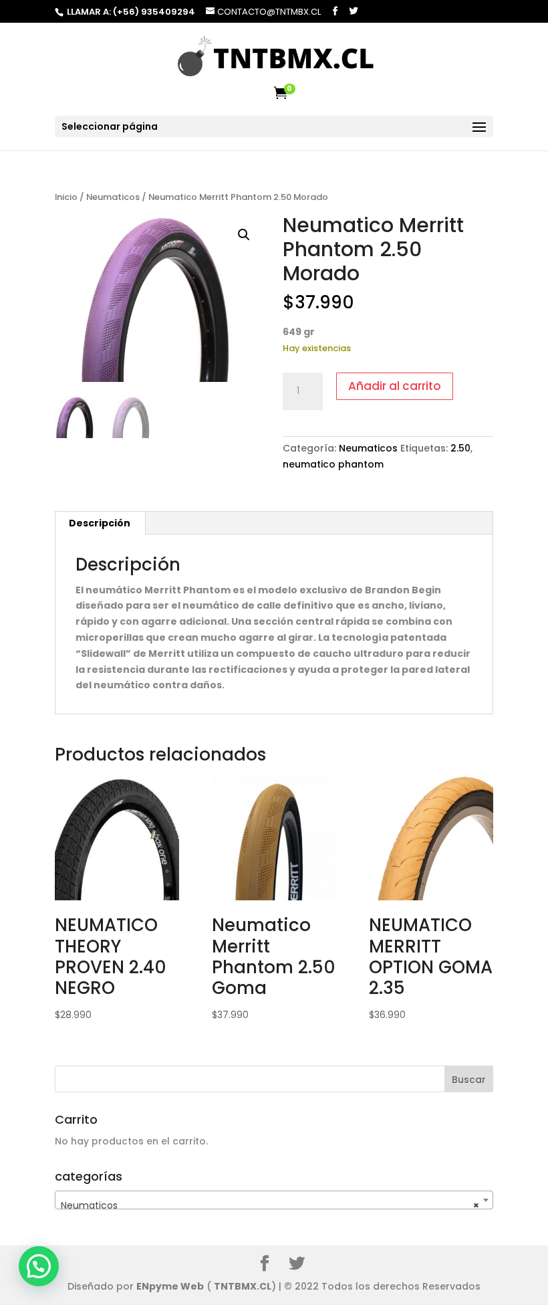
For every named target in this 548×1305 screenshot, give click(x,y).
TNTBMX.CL (242, 1286)
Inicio (66, 197)
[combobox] (274, 1200)
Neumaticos (113, 197)
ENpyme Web (170, 1286)
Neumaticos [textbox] (270, 1205)
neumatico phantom (333, 464)
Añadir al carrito (394, 386)
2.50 (460, 448)
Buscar (469, 1079)
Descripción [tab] (99, 523)
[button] (244, 235)
